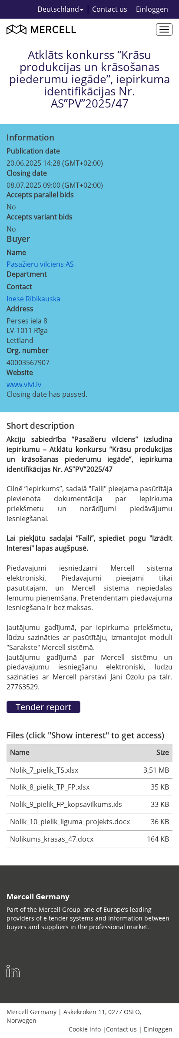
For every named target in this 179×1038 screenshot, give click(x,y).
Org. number (28, 350)
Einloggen (152, 9)
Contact (19, 286)
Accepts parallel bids (40, 194)
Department (27, 274)
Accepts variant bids (40, 217)
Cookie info (85, 1029)
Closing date (27, 173)
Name (16, 252)
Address (20, 308)
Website (20, 372)
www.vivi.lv (24, 384)
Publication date (33, 151)
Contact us (109, 9)
